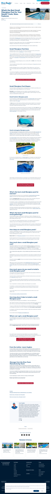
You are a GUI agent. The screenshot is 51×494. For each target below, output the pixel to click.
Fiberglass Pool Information (22, 428)
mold (14, 92)
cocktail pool (21, 51)
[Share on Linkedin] (24, 435)
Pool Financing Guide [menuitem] (42, 465)
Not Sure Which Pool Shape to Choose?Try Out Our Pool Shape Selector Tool (25, 185)
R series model (13, 137)
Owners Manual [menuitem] (41, 474)
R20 (35, 64)
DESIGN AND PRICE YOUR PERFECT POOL (25, 79)
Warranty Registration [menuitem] (42, 471)
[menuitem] (40, 0)
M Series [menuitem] (15, 469)
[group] (25, 24)
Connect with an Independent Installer (25, 383)
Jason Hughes (22, 403)
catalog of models (13, 318)
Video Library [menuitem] (28, 466)
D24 (16, 201)
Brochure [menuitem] (40, 475)
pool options (17, 57)
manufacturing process (29, 262)
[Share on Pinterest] (29, 435)
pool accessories (23, 57)
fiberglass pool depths (21, 235)
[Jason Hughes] (14, 406)
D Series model (25, 157)
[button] (39, 3)
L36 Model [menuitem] (15, 470)
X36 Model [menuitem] (15, 473)
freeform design (32, 98)
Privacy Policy (48, 481)
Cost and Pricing (30, 428)
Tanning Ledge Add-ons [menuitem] (17, 474)
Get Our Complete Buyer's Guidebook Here (25, 339)
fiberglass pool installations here (24, 312)
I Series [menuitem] (15, 465)
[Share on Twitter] (27, 435)
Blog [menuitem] (27, 465)
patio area (13, 277)
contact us (16, 336)
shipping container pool (36, 208)
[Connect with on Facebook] (19, 420)
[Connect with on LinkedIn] (20, 420)
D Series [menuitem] (15, 466)
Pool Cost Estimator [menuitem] (41, 466)
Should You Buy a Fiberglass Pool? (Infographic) (17, 394)
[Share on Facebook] (22, 435)
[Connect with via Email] (21, 420)
